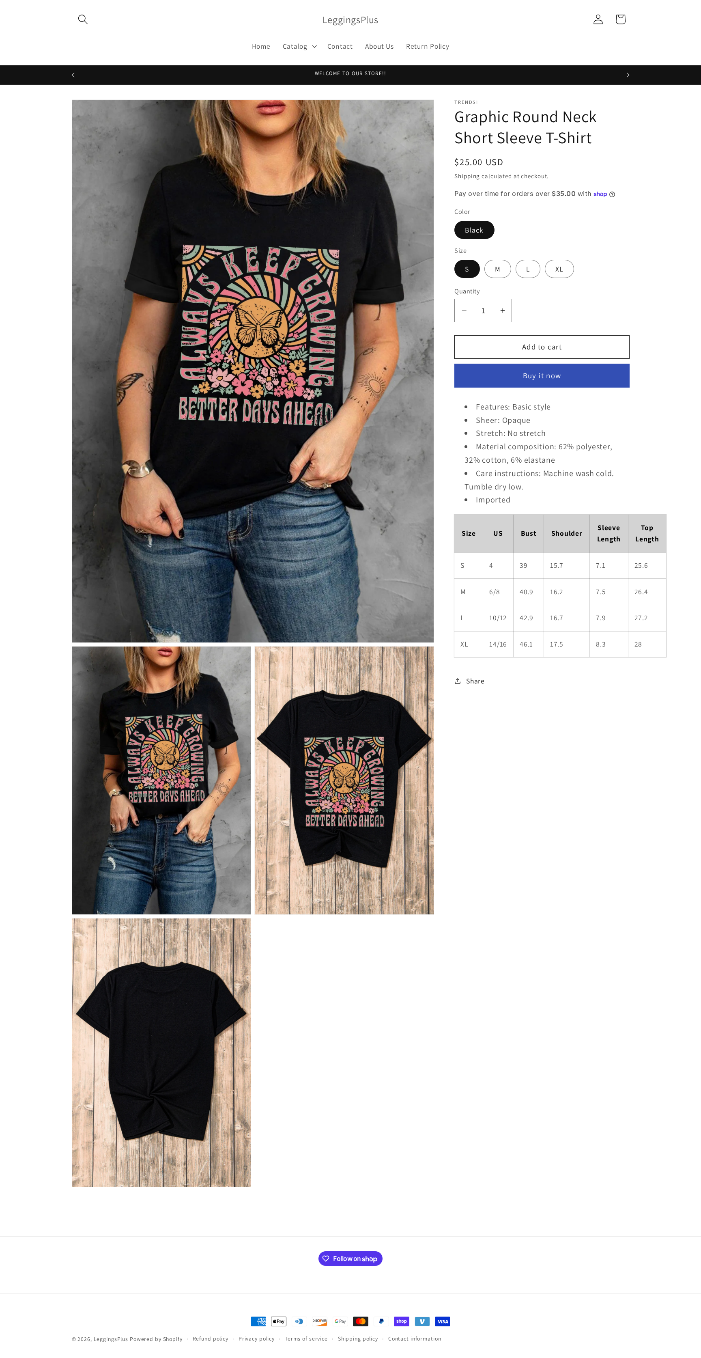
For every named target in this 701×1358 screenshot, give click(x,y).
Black (474, 229)
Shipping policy (358, 1338)
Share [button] (475, 680)
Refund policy (210, 1338)
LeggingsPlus (111, 1339)
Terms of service (306, 1338)
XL (559, 268)
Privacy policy (257, 1338)
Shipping (467, 176)
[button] (83, 19)
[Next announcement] (628, 75)
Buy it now (542, 375)
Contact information (414, 1338)
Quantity (467, 291)
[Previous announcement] (73, 75)
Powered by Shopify (156, 1339)
